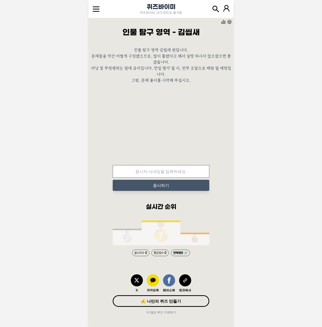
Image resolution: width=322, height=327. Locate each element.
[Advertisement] (161, 128)
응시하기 (161, 185)
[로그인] (226, 9)
